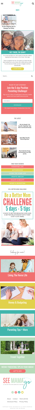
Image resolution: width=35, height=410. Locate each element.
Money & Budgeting (17, 183)
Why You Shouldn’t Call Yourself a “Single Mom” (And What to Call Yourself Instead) (24, 126)
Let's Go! (17, 371)
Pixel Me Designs (20, 408)
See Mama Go (17, 3)
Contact (15, 399)
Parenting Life (17, 167)
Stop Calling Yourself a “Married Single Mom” (25, 138)
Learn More (17, 68)
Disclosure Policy (12, 401)
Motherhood (17, 170)
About (9, 399)
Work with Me (24, 399)
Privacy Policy (23, 401)
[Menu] (2, 3)
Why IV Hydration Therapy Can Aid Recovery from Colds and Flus (24, 152)
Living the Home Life (17, 173)
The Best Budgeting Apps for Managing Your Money (9, 27)
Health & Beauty (17, 180)
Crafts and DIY (17, 176)
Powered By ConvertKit (17, 110)
